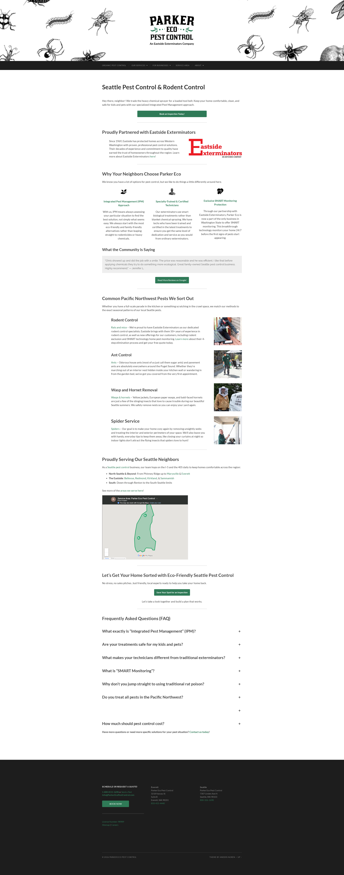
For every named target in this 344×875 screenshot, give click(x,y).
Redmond (140, 478)
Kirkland (152, 478)
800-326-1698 (207, 800)
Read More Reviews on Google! (172, 280)
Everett (186, 473)
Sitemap (106, 825)
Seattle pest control (118, 467)
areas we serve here (131, 490)
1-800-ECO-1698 (110, 792)
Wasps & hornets (120, 397)
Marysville (173, 473)
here (152, 156)
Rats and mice (119, 327)
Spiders (115, 428)
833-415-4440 (158, 803)
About (198, 65)
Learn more (182, 338)
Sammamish (167, 478)
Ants (113, 362)
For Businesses (160, 65)
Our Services (138, 65)
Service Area (182, 65)
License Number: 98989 (113, 821)
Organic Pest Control (114, 65)
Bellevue (129, 478)
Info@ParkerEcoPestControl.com (118, 795)
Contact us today (199, 731)
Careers (114, 825)
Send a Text (126, 792)
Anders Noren (227, 857)
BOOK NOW (116, 803)
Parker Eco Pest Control (123, 857)
